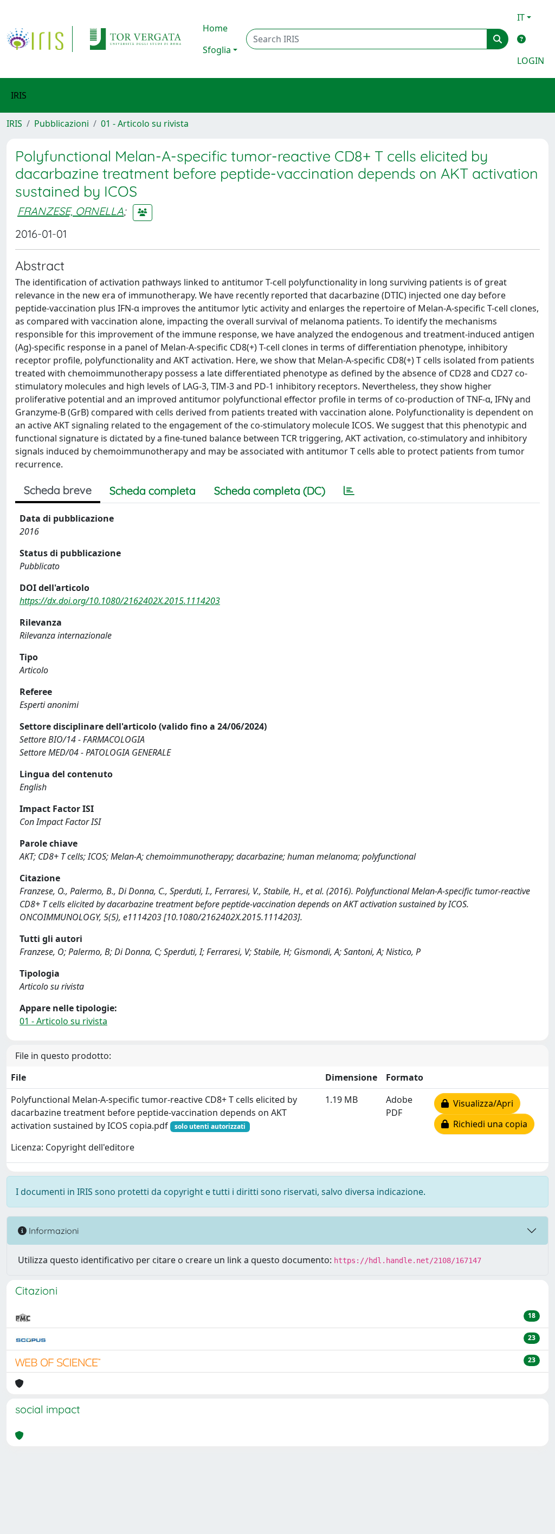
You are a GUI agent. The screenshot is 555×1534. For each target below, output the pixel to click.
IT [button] (521, 17)
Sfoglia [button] (217, 50)
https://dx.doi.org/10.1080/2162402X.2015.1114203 (120, 601)
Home (215, 28)
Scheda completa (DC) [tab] (269, 490)
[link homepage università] (135, 39)
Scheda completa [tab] (152, 490)
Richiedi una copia (488, 1124)
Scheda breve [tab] (58, 490)
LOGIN (530, 61)
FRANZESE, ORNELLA (70, 211)
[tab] (349, 490)
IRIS (14, 123)
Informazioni (53, 1230)
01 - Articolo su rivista (145, 123)
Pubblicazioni (61, 123)
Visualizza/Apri (481, 1103)
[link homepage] (40, 39)
